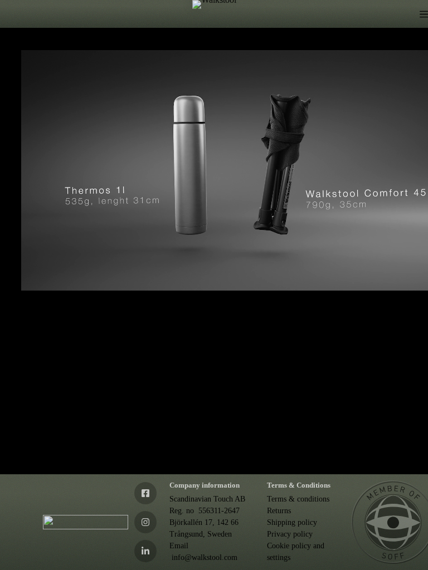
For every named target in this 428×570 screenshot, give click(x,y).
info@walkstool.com (204, 557)
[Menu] (424, 14)
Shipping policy (292, 522)
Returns (279, 511)
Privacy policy (290, 534)
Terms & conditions (298, 499)
